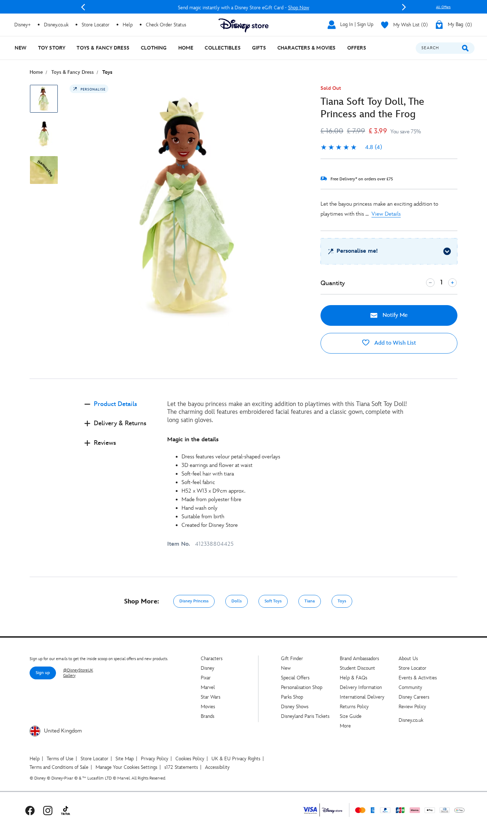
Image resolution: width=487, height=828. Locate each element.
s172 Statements (181, 767)
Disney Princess (194, 601)
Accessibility (217, 767)
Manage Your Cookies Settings (126, 767)
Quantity (333, 283)
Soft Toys (273, 601)
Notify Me (394, 315)
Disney (207, 668)
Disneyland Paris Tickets (305, 716)
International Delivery (362, 697)
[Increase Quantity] (452, 282)
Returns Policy (354, 707)
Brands (207, 716)
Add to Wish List (394, 343)
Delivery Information (361, 687)
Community (410, 687)
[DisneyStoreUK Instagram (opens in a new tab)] (47, 810)
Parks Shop (292, 697)
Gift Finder (292, 658)
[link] (351, 147)
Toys (342, 601)
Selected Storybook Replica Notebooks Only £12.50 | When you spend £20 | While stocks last (249, 8)
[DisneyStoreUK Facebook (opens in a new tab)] (30, 810)
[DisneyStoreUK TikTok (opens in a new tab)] (65, 810)
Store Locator (412, 668)
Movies (208, 707)
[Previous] (83, 7)
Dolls (236, 601)
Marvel (208, 687)
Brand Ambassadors (359, 658)
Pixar (206, 678)
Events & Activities (418, 678)
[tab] (120, 410)
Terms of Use (60, 759)
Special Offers (295, 678)
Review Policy (412, 707)
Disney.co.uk (411, 720)
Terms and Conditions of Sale (59, 767)
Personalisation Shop (301, 687)
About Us (408, 658)
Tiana (309, 601)
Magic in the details (193, 439)
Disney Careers (414, 697)
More (345, 726)
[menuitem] (20, 48)
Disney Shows (294, 707)
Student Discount (357, 668)
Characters (211, 658)
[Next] (403, 7)
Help (35, 759)
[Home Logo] (243, 25)
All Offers (443, 7)
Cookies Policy (189, 759)
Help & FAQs (353, 678)
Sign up (43, 672)
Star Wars (210, 697)
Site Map (125, 759)
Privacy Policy (154, 759)
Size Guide (351, 716)
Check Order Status (166, 25)
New (286, 668)
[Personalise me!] (447, 251)
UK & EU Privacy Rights (235, 759)
